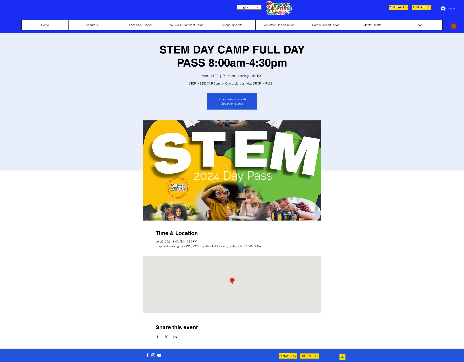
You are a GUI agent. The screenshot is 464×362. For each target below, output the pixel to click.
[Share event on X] (166, 337)
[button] (454, 25)
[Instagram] (153, 355)
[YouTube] (159, 355)
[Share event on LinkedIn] (175, 337)
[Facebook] (147, 355)
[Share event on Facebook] (157, 337)
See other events (232, 103)
